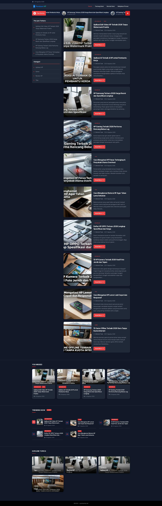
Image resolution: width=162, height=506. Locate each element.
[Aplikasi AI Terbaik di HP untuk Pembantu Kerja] (68, 376)
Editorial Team (99, 30)
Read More (98, 45)
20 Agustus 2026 (114, 394)
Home (90, 6)
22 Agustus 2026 (89, 396)
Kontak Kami (111, 6)
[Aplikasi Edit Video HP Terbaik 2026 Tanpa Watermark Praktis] (43, 376)
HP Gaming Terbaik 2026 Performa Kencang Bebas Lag (102, 12)
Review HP (39, 76)
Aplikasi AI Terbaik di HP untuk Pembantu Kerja (45, 34)
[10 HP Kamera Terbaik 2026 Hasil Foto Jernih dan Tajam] (114, 422)
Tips (37, 80)
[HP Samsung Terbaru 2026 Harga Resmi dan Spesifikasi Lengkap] (93, 376)
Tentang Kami (99, 6)
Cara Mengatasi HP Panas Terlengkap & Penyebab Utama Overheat (48, 53)
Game (37, 71)
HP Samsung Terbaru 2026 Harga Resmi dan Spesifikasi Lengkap (56, 12)
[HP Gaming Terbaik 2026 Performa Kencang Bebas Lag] (118, 376)
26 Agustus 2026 (64, 394)
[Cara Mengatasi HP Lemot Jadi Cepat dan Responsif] (81, 422)
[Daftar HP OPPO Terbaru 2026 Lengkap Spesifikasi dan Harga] (47, 434)
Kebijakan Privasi (123, 6)
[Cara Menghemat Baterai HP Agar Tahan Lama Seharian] (81, 434)
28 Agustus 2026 (39, 396)
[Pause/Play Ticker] (127, 13)
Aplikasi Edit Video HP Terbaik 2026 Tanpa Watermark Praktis (47, 27)
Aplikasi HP (39, 67)
